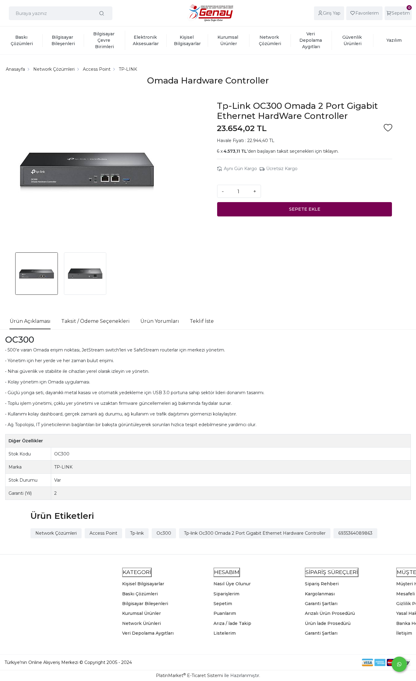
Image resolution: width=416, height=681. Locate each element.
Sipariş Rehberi (322, 584)
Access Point (103, 533)
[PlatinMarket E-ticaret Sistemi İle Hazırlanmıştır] (340, 662)
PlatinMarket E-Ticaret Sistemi (189, 675)
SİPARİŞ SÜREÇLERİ (331, 572)
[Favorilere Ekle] (388, 128)
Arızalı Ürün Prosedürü (330, 613)
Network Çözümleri (56, 533)
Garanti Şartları (321, 603)
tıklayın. (331, 151)
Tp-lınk (137, 533)
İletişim (404, 633)
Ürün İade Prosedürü (328, 623)
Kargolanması (320, 594)
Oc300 (164, 533)
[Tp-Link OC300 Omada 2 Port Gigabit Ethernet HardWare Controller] (87, 169)
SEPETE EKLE (304, 209)
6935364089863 (355, 533)
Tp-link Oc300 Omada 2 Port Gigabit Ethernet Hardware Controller (255, 533)
